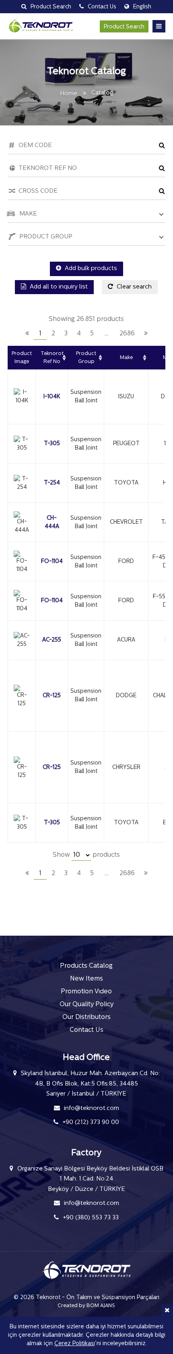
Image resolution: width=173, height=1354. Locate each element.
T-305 (52, 444)
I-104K (51, 397)
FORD (126, 562)
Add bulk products (90, 269)
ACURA (126, 640)
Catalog (102, 93)
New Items (86, 979)
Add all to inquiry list (58, 287)
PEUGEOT (126, 444)
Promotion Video (86, 992)
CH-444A (52, 522)
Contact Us (86, 1030)
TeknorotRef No (52, 357)
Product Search (124, 27)
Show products (86, 855)
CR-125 (52, 696)
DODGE (126, 696)
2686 (127, 334)
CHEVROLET (126, 522)
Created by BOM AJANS (86, 1305)
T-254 (52, 483)
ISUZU (126, 397)
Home (68, 94)
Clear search (133, 287)
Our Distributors (86, 1017)
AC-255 (51, 640)
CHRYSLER (126, 768)
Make (126, 357)
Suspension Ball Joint (85, 396)
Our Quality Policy (86, 1004)
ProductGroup (86, 357)
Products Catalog (86, 966)
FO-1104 (52, 562)
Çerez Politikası (74, 1344)
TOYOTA (126, 483)
